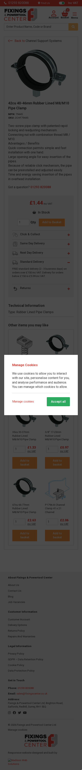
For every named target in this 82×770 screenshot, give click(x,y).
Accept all (58, 401)
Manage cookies (23, 401)
